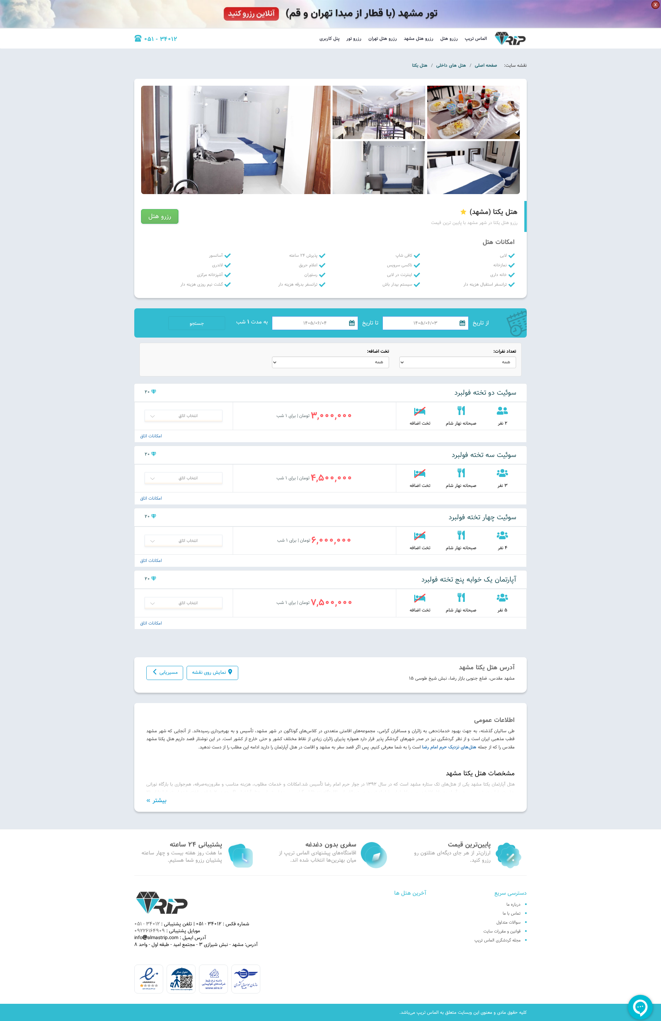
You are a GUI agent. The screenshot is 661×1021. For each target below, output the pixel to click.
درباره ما (513, 904)
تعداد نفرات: (504, 351)
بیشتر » (156, 800)
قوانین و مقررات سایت (502, 931)
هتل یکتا (420, 65)
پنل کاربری (329, 38)
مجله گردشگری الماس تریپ (497, 940)
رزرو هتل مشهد (418, 38)
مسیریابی (168, 672)
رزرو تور (353, 38)
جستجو (197, 323)
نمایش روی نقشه (209, 672)
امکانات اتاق (151, 436)
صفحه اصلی (486, 65)
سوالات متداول (508, 922)
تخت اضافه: (378, 351)
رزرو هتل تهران (382, 38)
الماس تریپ (476, 38)
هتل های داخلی (451, 65)
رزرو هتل (449, 38)
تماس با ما (512, 913)
